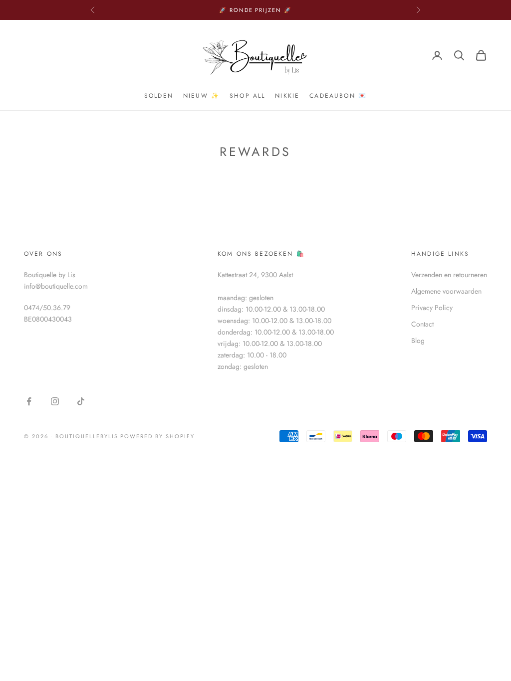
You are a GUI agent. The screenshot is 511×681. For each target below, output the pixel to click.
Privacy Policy (432, 308)
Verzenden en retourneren (449, 275)
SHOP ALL (247, 95)
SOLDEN (158, 95)
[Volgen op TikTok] (81, 401)
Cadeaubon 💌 (338, 95)
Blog (418, 340)
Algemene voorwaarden (446, 291)
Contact (422, 324)
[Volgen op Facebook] (29, 401)
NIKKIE (287, 95)
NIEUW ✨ (201, 95)
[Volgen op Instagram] (55, 401)
